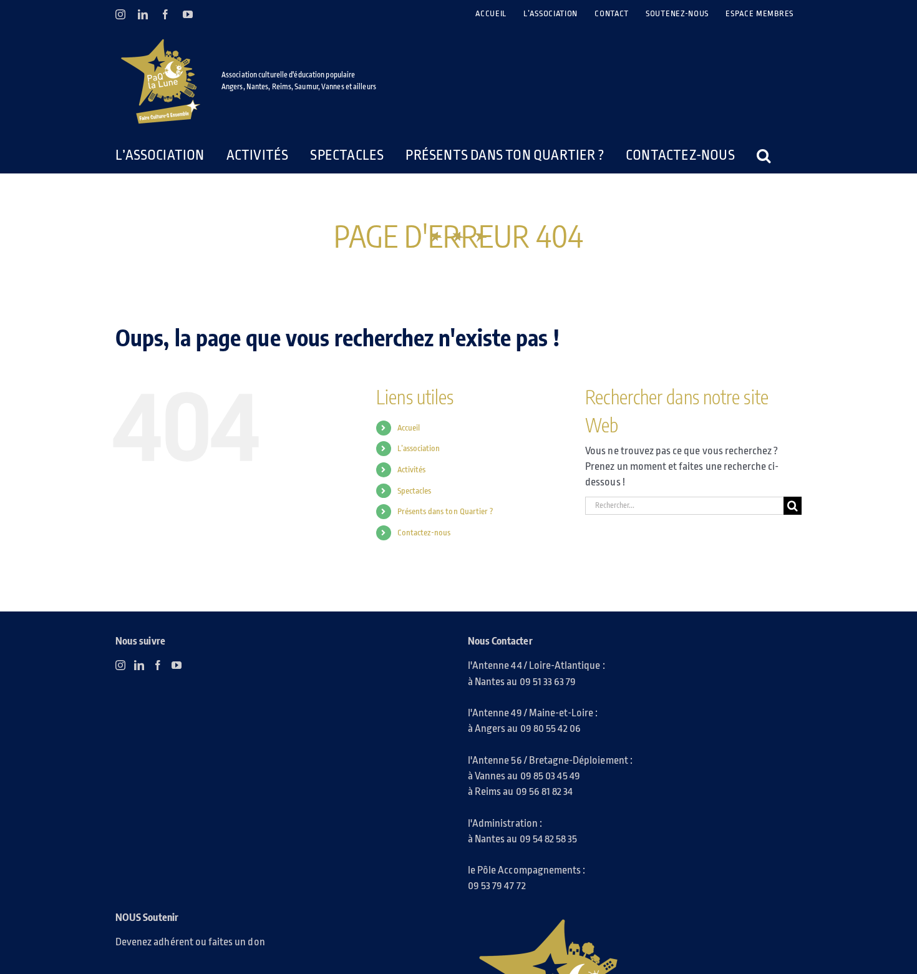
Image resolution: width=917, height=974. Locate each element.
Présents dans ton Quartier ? (445, 511)
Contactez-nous (424, 532)
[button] (732, 155)
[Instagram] (120, 665)
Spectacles (414, 490)
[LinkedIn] (139, 665)
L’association (418, 448)
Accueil (408, 427)
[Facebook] (158, 665)
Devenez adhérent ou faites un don (190, 942)
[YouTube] (177, 665)
